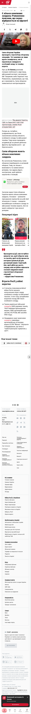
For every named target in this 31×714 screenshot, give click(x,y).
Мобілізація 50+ (9, 525)
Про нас (4, 437)
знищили (7, 306)
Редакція (4, 440)
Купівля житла (9, 602)
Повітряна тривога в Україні (13, 507)
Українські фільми (10, 567)
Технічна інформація (22, 450)
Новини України (12, 7)
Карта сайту (20, 465)
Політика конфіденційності (7, 459)
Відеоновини (8, 487)
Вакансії (19, 456)
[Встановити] (15, 701)
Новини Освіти (10, 580)
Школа (7, 584)
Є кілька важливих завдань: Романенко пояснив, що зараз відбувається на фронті (24, 7)
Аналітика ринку (9, 600)
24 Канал (4, 7)
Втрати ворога (9, 514)
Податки (7, 554)
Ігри (18, 468)
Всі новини (8, 477)
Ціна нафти (8, 544)
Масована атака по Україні (12, 509)
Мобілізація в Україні (12, 520)
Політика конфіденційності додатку (21, 438)
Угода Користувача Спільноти (22, 443)
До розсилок (11, 645)
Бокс (6, 613)
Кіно (6, 562)
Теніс (6, 617)
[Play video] (16, 41)
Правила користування (5, 455)
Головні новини (9, 480)
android (7, 657)
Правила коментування (20, 447)
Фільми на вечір (9, 569)
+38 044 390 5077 (21, 411)
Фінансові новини (10, 549)
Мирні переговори (10, 504)
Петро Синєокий (10, 24)
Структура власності (22, 459)
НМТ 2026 (7, 587)
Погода (7, 491)
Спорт (7, 610)
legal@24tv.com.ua (22, 690)
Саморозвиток (9, 589)
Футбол (7, 615)
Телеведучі (5, 448)
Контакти (19, 453)
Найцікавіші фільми (10, 564)
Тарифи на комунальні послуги (14, 551)
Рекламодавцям (6, 451)
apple (19, 657)
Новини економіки (11, 542)
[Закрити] (27, 697)
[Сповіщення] (29, 2)
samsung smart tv (19, 661)
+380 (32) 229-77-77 (12, 688)
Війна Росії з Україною (12, 497)
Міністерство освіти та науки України (15, 582)
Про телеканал (6, 446)
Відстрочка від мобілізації (12, 532)
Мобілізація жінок (10, 527)
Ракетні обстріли (9, 500)
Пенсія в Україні (9, 556)
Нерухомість (9, 597)
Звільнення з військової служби (14, 522)
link (17, 418)
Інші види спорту (10, 622)
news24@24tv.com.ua (8, 411)
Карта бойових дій (10, 502)
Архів (18, 462)
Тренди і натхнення (10, 604)
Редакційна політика (7, 443)
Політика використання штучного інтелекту (7, 464)
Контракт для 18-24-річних (12, 529)
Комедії (7, 571)
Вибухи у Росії (9, 512)
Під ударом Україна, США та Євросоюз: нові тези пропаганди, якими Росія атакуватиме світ (15, 123)
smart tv (7, 661)
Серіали (7, 574)
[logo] (8, 2)
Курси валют (8, 547)
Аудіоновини (8, 489)
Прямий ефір (8, 484)
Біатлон (7, 620)
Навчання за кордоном (11, 591)
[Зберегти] (26, 29)
